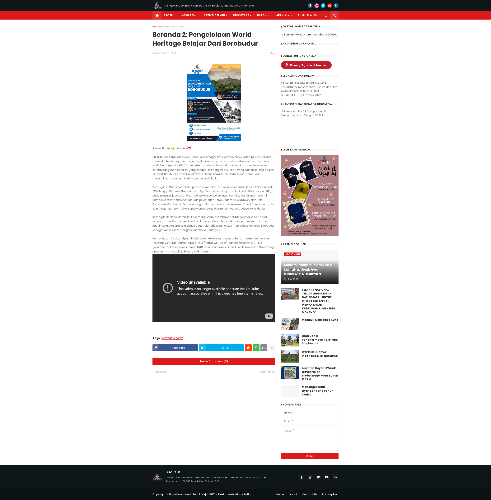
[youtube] (329, 5)
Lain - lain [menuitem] (282, 15)
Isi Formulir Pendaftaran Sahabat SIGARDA (309, 34)
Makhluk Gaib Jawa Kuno (320, 320)
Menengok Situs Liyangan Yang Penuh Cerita (317, 390)
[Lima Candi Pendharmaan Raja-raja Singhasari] (290, 340)
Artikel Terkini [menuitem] (214, 15)
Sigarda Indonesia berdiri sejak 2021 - (193, 494)
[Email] (263, 347)
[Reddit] (248, 347)
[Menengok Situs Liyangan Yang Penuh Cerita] (290, 391)
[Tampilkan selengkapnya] (271, 347)
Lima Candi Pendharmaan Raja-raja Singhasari (320, 339)
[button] (326, 15)
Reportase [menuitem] (241, 15)
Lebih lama (266, 372)
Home (280, 494)
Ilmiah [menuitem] (261, 15)
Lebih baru (160, 372)
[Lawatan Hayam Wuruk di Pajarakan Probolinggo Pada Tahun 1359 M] (290, 372)
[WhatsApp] (256, 347)
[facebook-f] (310, 5)
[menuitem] (156, 15)
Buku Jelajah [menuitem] (307, 15)
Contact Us (309, 494)
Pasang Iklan (330, 494)
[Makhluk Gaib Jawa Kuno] (290, 324)
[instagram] (316, 5)
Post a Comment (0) (214, 361)
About (293, 494)
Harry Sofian (244, 494)
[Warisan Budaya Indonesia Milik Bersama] (290, 356)
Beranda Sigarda (176, 26)
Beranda (157, 26)
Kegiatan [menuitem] (188, 15)
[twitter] (323, 5)
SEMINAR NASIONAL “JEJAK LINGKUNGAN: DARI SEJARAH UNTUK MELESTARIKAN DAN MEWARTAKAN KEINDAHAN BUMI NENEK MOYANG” (319, 301)
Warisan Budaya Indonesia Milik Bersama (320, 354)
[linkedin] (336, 5)
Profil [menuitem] (168, 15)
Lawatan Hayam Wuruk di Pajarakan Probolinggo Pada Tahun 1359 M (320, 373)
